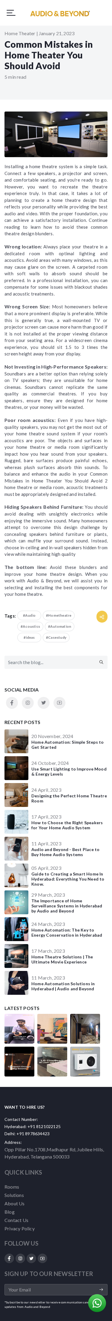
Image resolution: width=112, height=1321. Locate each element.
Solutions (14, 1195)
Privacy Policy (19, 1228)
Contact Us (16, 1220)
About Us (14, 1203)
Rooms (11, 1186)
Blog (9, 1212)
